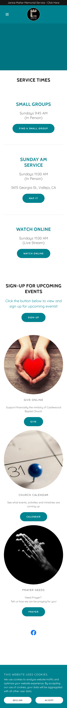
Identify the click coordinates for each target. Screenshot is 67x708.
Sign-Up (33, 317)
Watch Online (33, 253)
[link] (33, 14)
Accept (49, 700)
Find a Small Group (33, 128)
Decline (18, 700)
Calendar (34, 516)
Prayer (33, 611)
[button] (8, 14)
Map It (33, 198)
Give (33, 421)
